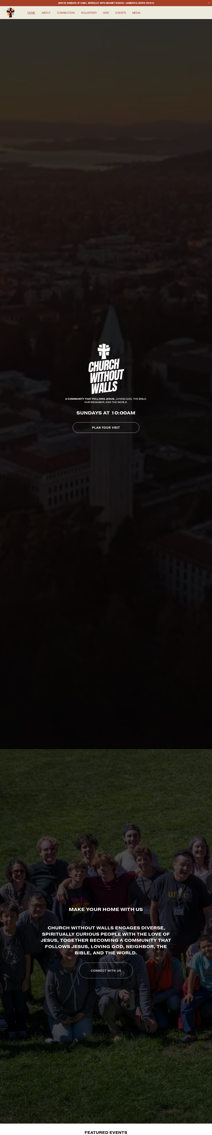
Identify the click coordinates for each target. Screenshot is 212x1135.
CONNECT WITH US (106, 970)
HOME (31, 12)
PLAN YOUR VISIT (106, 427)
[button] (209, 3)
